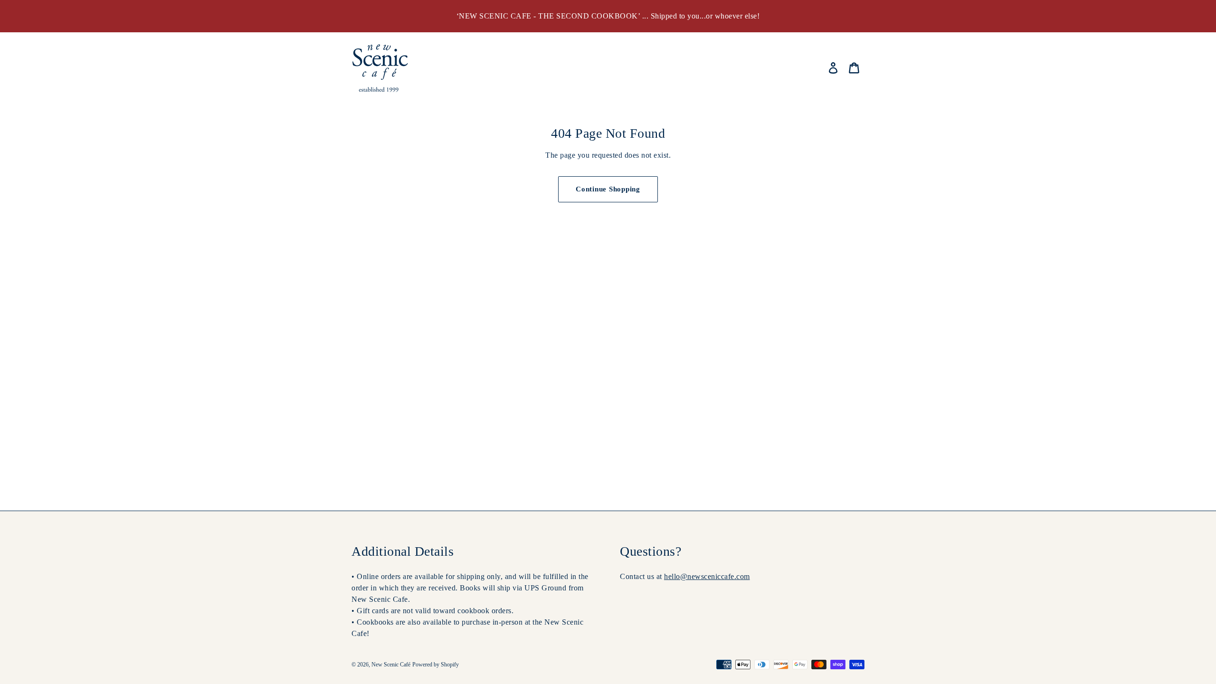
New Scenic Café (390, 664)
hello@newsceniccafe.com (707, 576)
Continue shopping (608, 189)
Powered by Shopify (435, 664)
